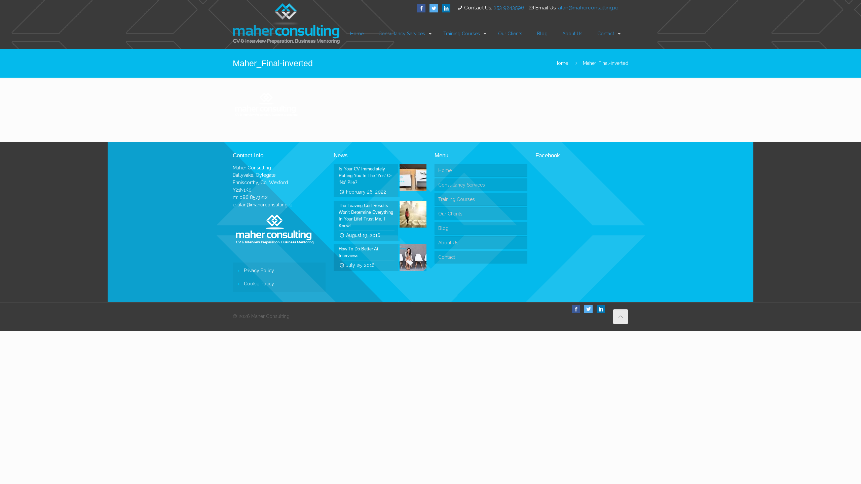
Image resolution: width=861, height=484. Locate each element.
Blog (443, 228)
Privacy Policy (259, 270)
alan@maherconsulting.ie (588, 8)
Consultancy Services (461, 185)
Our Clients (450, 213)
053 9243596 (508, 8)
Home (561, 63)
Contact (446, 257)
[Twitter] (433, 8)
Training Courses (456, 199)
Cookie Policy (259, 283)
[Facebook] (421, 8)
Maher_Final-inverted (605, 63)
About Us (448, 242)
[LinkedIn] (446, 8)
